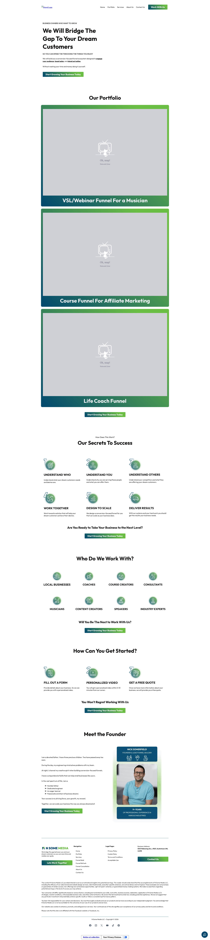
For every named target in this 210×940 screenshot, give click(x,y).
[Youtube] (107, 925)
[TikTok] (113, 925)
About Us (129, 7)
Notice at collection (91, 937)
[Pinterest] (119, 925)
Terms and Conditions (115, 857)
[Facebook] (90, 925)
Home (102, 7)
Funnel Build (80, 860)
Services (120, 7)
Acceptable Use (113, 860)
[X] (101, 925)
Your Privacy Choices (112, 937)
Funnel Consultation (82, 866)
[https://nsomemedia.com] (47, 7)
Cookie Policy (112, 854)
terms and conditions (156, 907)
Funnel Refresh (81, 863)
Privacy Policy (112, 851)
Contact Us (140, 7)
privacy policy (140, 907)
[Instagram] (96, 925)
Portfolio (111, 7)
